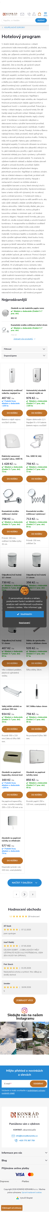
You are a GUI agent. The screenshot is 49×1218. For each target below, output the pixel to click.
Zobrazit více (24, 1000)
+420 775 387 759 (27, 1140)
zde (40, 607)
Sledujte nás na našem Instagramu (25, 1016)
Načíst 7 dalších (22, 882)
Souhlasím (26, 614)
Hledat (41, 20)
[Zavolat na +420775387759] (29, 14)
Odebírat (38, 1083)
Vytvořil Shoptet (26, 1198)
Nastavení (24, 622)
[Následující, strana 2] (24, 894)
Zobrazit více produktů (23, 339)
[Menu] (45, 14)
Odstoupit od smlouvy (11, 1208)
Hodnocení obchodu (24, 909)
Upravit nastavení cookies (32, 1192)
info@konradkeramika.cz (27, 1136)
